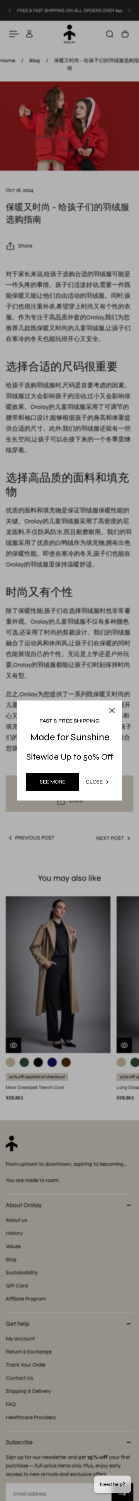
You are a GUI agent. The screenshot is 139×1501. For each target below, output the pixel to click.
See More (52, 781)
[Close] (112, 710)
